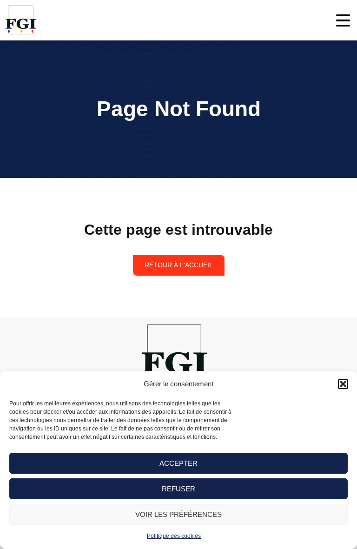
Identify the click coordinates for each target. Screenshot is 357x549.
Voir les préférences (178, 514)
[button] (343, 384)
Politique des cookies (174, 536)
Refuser (178, 489)
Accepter (178, 463)
